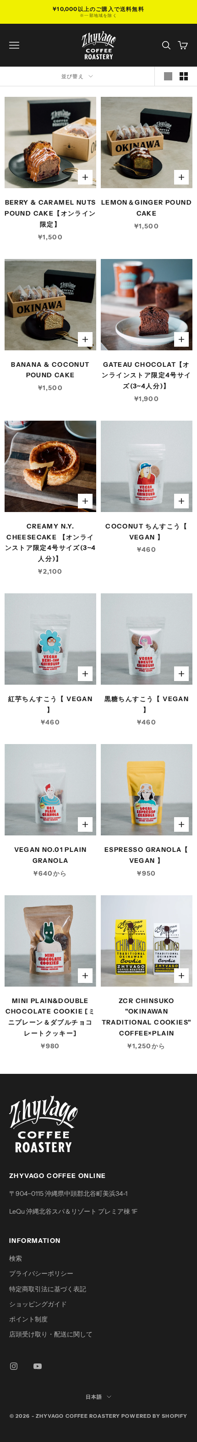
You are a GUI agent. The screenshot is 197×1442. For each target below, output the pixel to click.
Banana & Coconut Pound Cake (50, 370)
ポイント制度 (28, 1319)
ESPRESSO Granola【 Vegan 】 (146, 855)
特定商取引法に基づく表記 (47, 1289)
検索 (15, 1258)
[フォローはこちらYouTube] (37, 1366)
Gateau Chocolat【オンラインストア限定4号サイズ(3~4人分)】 (146, 375)
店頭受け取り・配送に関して (51, 1334)
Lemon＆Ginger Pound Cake (146, 207)
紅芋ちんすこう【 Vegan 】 (50, 704)
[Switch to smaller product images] (184, 76)
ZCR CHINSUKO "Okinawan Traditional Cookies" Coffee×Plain (147, 1017)
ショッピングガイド (38, 1304)
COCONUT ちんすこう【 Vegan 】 (146, 531)
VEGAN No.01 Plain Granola (50, 855)
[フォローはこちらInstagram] (13, 1366)
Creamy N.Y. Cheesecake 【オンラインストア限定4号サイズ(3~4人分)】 (50, 542)
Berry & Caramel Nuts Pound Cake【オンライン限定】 (50, 213)
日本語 (94, 1397)
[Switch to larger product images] (168, 76)
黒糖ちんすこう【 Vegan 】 (146, 704)
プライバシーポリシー (41, 1273)
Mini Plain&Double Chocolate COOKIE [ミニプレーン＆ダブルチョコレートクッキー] (50, 1017)
